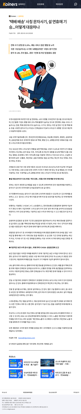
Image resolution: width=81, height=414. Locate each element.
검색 (75, 4)
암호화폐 (40, 4)
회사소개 (4, 392)
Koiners (10, 4)
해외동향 (59, 4)
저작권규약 (76, 392)
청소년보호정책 (53, 392)
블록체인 (21, 4)
